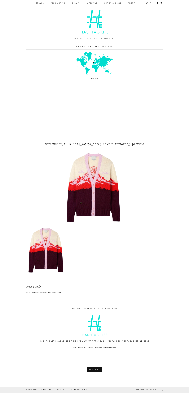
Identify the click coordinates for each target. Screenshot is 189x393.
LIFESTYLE (92, 3)
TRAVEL (40, 3)
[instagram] (151, 3)
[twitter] (147, 3)
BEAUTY (76, 3)
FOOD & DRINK (58, 3)
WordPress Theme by (149, 390)
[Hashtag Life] (94, 18)
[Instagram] (12, 99)
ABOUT (131, 3)
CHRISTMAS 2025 (112, 3)
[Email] (158, 3)
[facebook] (154, 3)
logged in (41, 292)
